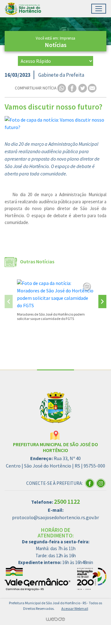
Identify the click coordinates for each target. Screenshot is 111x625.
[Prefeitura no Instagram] (101, 483)
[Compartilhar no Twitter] (83, 87)
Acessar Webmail (74, 608)
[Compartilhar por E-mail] (92, 87)
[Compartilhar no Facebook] (72, 87)
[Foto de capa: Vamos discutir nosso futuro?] (55, 123)
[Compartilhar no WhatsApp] (62, 87)
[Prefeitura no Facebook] (90, 483)
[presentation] (9, 301)
